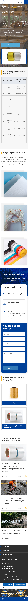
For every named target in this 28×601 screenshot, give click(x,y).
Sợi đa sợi (6, 8)
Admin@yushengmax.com (15, 296)
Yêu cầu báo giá (11, 45)
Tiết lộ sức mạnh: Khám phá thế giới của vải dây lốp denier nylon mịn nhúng (12, 500)
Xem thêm (22, 476)
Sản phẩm (11, 6)
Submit (10, 368)
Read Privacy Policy (20, 584)
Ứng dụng (5, 550)
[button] (14, 65)
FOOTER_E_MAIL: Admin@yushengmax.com (10, 570)
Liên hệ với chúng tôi (9, 559)
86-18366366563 (12, 305)
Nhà (4, 6)
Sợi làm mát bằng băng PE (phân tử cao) (13, 426)
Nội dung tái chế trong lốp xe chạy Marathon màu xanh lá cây (13, 531)
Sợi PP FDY (14, 8)
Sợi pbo (14, 403)
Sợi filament (19, 6)
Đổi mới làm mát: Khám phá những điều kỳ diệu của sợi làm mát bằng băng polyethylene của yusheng (13, 467)
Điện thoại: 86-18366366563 (7, 565)
